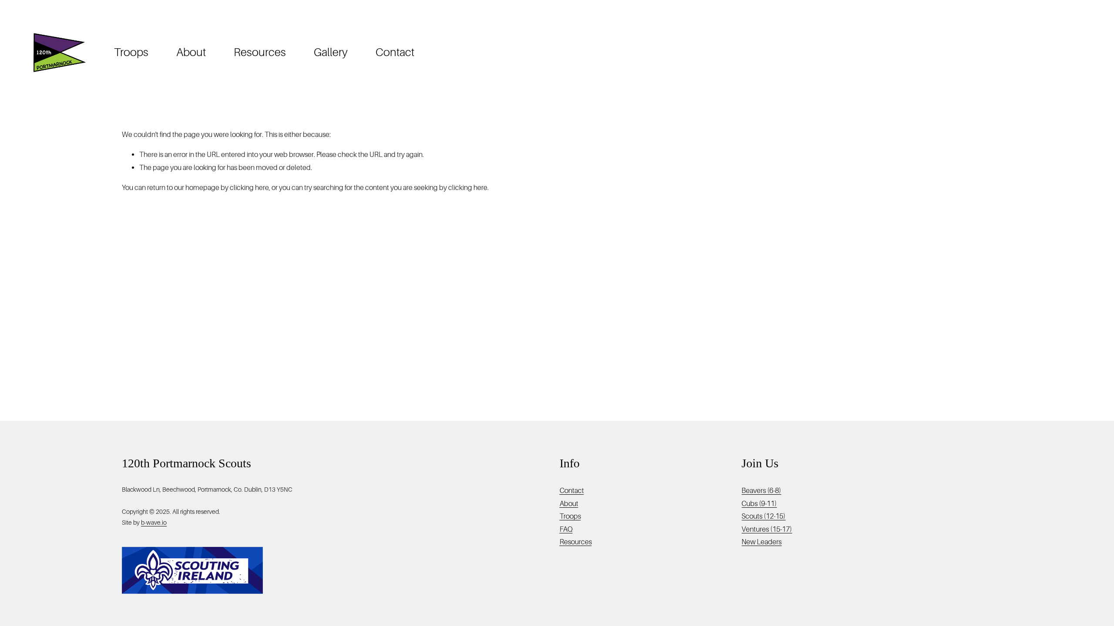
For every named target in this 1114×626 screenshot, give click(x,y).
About (191, 52)
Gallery (331, 52)
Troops (131, 52)
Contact (395, 52)
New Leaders (762, 542)
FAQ (566, 529)
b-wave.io (154, 522)
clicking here (249, 187)
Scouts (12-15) (763, 516)
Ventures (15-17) (767, 529)
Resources (260, 52)
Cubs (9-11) (759, 503)
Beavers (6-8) (761, 490)
